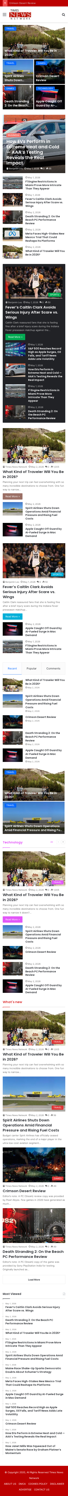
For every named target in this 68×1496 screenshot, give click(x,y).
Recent (12, 668)
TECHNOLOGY (45, 88)
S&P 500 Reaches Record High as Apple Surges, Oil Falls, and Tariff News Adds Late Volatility (44, 354)
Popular (32, 668)
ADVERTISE (25, 1489)
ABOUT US (10, 1483)
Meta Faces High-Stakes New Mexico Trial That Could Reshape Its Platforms (44, 237)
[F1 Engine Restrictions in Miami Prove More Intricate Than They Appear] (13, 182)
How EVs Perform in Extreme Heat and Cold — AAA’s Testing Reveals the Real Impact (45, 375)
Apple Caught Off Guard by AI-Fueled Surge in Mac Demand (49, 107)
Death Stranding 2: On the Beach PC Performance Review (17, 107)
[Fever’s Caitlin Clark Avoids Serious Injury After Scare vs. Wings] (13, 200)
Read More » (15, 336)
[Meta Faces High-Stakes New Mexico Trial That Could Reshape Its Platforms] (13, 234)
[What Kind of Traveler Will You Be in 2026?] (34, 42)
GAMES (42, 63)
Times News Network (16, 466)
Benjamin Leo (16, 168)
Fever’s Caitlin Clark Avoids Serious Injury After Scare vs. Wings (44, 202)
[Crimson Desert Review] (49, 71)
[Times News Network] (20, 14)
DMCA (22, 1483)
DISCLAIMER (57, 1483)
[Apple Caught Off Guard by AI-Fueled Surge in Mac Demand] (49, 97)
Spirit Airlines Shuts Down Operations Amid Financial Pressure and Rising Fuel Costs (43, 513)
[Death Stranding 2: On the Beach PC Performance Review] (18, 97)
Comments (53, 668)
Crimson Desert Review (47, 78)
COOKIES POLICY (38, 1483)
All (51, 842)
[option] (34, 67)
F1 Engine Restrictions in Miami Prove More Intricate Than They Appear (43, 185)
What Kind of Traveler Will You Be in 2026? (31, 53)
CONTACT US (41, 1489)
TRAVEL (10, 28)
